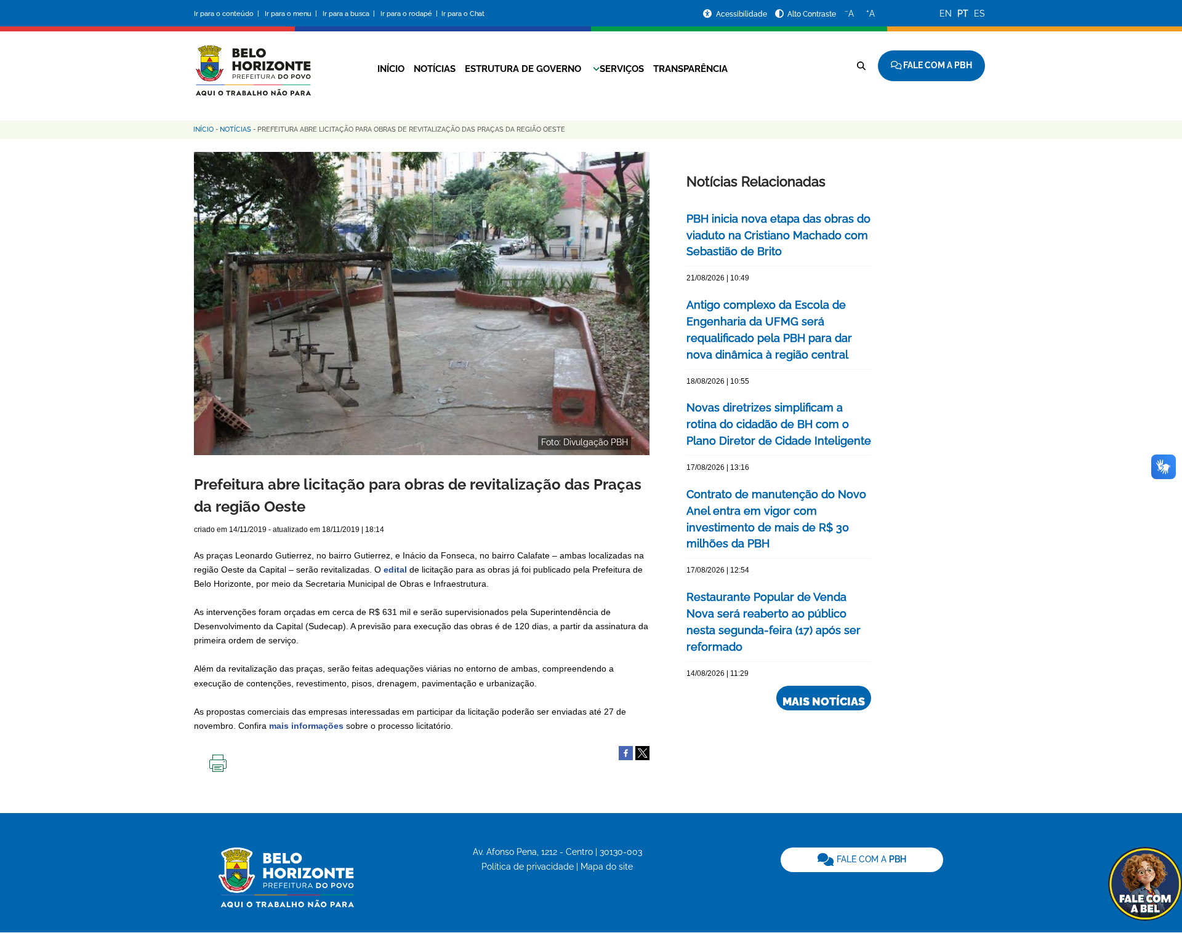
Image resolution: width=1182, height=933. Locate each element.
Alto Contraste (811, 14)
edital (395, 569)
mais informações (306, 726)
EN (945, 13)
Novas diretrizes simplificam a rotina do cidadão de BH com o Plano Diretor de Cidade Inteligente (778, 424)
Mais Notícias (823, 701)
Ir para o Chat (462, 14)
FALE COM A (870, 859)
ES (979, 13)
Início (390, 68)
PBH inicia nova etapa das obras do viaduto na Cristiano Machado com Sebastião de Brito (778, 235)
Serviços (622, 68)
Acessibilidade (742, 14)
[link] (862, 860)
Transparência (690, 68)
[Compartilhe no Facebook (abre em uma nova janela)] (626, 752)
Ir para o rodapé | (410, 14)
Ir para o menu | (292, 14)
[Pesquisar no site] (861, 66)
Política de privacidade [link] (527, 866)
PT (962, 13)
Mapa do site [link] (607, 866)
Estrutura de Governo (523, 68)
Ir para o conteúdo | (228, 14)
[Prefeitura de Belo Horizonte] (252, 63)
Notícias (435, 68)
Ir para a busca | (350, 14)
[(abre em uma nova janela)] (642, 752)
